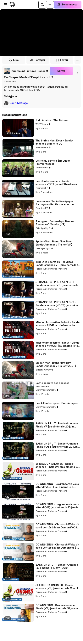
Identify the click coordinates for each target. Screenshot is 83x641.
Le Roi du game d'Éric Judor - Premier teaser (54, 162)
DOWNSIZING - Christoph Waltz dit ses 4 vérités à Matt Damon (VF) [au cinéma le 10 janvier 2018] (58, 546)
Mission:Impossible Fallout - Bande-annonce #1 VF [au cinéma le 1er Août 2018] (58, 324)
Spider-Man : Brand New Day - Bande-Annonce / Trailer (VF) (54, 243)
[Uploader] (50, 5)
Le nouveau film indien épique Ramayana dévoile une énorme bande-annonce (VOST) (55, 203)
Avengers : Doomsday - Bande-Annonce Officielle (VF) (55, 223)
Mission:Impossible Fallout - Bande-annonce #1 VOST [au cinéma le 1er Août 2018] (58, 344)
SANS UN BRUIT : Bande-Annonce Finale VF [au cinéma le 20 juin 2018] (57, 425)
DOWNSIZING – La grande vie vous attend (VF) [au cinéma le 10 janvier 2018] (58, 506)
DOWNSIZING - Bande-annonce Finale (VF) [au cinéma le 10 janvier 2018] (57, 607)
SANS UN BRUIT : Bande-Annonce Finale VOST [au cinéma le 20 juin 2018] (57, 445)
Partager (40, 60)
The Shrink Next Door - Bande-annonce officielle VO (54, 142)
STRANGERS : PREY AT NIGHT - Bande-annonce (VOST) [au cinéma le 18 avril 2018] (57, 304)
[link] (26, 71)
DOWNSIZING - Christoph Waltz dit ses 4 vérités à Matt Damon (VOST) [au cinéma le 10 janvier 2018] (58, 526)
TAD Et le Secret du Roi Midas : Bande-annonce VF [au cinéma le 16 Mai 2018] (58, 263)
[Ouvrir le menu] (5, 5)
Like (16, 60)
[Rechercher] (42, 5)
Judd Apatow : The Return (52, 120)
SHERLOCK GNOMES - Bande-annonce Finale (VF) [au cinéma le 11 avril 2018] (58, 465)
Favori (64, 60)
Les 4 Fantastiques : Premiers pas (57, 403)
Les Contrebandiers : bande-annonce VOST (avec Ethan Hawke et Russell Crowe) (57, 183)
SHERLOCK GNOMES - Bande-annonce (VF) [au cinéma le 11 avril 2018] (57, 587)
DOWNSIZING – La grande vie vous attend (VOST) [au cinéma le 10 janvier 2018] (57, 485)
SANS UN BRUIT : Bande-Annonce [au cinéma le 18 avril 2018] (57, 566)
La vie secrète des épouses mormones (52, 385)
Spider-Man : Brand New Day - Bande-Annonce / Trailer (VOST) (56, 364)
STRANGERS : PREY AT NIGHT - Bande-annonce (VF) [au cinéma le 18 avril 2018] (57, 284)
